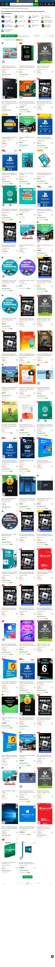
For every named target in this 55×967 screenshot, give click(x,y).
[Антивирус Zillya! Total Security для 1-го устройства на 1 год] (45, 485)
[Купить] (17, 72)
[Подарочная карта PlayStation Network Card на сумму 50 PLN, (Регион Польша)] (10, 160)
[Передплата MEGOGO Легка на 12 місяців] (45, 232)
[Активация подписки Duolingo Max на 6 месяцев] (45, 668)
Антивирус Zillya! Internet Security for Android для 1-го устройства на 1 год (27, 499)
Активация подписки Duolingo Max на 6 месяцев (45, 682)
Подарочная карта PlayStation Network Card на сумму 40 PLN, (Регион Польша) (44, 138)
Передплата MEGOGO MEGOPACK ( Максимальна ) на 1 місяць (10, 388)
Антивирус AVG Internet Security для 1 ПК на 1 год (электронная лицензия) (27, 67)
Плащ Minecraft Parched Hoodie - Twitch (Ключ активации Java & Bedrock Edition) (9, 425)
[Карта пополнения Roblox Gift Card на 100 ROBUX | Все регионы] (27, 630)
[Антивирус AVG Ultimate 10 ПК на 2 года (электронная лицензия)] (45, 341)
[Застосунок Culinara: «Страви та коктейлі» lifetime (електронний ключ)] (27, 88)
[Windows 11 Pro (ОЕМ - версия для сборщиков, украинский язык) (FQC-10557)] (27, 374)
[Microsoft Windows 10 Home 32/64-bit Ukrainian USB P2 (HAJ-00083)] (27, 849)
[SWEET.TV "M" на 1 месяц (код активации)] (27, 160)
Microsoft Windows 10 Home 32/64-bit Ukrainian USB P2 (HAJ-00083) (27, 863)
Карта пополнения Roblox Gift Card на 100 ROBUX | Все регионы (27, 645)
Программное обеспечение (22, 8)
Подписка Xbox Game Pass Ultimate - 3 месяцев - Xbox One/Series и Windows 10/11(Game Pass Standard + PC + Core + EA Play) (45, 792)
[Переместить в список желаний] (17, 44)
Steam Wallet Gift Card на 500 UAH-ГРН (26, 461)
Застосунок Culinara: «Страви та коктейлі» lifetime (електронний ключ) (26, 102)
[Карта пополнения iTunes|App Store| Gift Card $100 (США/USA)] (10, 630)
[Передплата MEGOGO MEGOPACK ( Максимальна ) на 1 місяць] (10, 374)
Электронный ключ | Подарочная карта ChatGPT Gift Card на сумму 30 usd (45, 425)
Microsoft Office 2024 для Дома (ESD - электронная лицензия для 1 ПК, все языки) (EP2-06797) (9, 756)
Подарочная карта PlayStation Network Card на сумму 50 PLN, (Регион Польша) (9, 174)
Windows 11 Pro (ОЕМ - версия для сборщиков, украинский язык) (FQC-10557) (27, 388)
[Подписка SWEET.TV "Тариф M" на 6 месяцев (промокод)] (27, 196)
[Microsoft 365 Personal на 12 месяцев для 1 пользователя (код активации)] (27, 411)
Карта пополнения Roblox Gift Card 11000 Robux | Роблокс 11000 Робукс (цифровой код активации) (27, 609)
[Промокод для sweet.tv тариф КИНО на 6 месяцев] (10, 521)
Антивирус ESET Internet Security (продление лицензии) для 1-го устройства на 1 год (9, 573)
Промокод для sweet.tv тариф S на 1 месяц (26, 281)
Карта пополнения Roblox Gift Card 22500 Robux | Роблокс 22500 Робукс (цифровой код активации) (44, 718)
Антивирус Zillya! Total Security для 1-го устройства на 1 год (45, 499)
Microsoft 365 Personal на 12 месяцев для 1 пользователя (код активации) (27, 425)
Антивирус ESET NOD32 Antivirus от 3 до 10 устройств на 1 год (45, 174)
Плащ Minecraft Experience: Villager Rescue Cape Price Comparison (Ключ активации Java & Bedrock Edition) (45, 388)
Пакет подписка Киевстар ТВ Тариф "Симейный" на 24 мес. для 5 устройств (27, 792)
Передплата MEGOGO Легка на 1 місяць (27, 138)
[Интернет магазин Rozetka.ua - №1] (6, 4)
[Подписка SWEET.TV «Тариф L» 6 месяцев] (10, 777)
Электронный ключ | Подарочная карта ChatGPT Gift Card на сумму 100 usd (10, 210)
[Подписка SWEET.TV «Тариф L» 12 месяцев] (27, 232)
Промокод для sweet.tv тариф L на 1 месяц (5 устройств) (9, 319)
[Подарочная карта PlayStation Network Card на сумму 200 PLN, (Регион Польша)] (27, 668)
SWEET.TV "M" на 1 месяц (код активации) (26, 174)
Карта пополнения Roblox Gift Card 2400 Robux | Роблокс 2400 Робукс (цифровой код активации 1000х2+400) (10, 355)
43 (38, 883)
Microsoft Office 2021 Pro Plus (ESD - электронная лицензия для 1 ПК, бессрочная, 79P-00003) (9, 102)
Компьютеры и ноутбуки (9, 8)
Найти (35, 4)
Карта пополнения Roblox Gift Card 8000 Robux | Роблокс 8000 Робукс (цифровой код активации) (27, 535)
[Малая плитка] (52, 36)
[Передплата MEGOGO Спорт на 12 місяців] (10, 704)
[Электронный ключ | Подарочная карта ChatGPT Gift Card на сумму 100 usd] (10, 196)
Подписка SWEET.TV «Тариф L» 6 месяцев (9, 792)
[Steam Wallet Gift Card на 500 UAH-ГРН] (27, 447)
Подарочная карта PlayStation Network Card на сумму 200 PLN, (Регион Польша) (27, 682)
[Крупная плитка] (49, 36)
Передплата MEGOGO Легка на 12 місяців (45, 246)
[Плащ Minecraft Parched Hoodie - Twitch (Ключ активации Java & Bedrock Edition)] (10, 411)
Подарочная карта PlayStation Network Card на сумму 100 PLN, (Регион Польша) (44, 210)
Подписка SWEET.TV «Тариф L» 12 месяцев (27, 246)
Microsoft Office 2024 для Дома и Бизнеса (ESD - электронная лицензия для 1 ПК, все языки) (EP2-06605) (9, 682)
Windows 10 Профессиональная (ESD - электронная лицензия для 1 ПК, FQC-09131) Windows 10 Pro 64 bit (9, 827)
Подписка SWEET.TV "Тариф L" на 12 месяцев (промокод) (9, 138)
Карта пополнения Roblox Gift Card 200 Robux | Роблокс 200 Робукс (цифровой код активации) (10, 609)
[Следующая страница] (50, 883)
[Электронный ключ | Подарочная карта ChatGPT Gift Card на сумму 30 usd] (45, 411)
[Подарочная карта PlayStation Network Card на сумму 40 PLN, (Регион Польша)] (45, 124)
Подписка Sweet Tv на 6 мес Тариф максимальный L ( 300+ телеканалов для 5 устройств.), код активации (9, 67)
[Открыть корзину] (52, 4)
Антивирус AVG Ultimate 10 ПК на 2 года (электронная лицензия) (45, 355)
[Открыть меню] (2, 4)
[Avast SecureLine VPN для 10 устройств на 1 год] (10, 849)
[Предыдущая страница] (4, 883)
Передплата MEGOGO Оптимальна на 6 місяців (27, 756)
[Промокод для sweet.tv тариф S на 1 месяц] (27, 267)
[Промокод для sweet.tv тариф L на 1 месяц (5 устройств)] (10, 305)
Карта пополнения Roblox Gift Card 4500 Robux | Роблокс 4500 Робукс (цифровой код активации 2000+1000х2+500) (27, 319)
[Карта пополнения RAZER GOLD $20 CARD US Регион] (10, 485)
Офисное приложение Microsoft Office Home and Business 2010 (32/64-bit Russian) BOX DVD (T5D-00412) (27, 355)
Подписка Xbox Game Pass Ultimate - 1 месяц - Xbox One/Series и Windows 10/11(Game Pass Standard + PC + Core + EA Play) (45, 67)
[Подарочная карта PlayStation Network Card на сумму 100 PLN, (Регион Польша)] (45, 196)
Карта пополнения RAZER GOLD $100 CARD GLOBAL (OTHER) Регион (26, 718)
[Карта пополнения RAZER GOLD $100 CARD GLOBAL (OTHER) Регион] (27, 704)
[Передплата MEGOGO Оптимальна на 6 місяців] (27, 742)
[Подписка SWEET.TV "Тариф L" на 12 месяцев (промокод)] (10, 124)
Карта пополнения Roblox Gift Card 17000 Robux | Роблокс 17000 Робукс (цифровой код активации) (45, 756)
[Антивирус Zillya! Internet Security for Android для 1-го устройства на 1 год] (27, 485)
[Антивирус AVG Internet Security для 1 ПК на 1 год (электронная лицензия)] (27, 53)
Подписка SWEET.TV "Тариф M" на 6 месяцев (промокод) (27, 210)
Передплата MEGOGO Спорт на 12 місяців (10, 718)
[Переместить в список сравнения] (17, 46)
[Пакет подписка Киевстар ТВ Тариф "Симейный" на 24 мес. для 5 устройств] (27, 777)
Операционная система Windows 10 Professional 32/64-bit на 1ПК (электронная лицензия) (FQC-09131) (27, 827)
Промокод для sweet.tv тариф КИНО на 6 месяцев (9, 535)
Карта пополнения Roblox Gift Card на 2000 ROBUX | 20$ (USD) (45, 535)
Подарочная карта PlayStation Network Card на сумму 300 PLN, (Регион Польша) (10, 461)
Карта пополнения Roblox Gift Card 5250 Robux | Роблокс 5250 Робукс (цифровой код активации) (45, 102)
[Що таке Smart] (21, 40)
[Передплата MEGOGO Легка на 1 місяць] (27, 124)
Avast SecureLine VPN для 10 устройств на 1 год (8, 863)
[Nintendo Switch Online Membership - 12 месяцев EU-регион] (45, 813)
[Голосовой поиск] (31, 4)
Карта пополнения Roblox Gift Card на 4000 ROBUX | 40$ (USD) (45, 609)
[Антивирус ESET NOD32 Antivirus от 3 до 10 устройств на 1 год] (45, 160)
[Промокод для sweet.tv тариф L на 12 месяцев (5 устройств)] (10, 267)
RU (40, 4)
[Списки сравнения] (49, 4)
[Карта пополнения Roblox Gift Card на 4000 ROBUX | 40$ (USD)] (45, 595)
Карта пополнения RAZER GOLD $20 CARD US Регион (9, 499)
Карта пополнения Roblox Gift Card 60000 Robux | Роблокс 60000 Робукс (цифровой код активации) (9, 246)
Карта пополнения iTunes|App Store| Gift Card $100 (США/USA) (9, 645)
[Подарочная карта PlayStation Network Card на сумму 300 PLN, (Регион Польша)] (10, 447)
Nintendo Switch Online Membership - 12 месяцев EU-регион (44, 827)
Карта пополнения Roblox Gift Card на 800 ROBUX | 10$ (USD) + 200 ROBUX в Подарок (45, 281)
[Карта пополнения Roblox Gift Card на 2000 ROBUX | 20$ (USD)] (45, 521)
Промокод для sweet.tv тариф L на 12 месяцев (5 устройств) (9, 281)
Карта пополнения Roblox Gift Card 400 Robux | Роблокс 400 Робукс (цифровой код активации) (27, 573)
